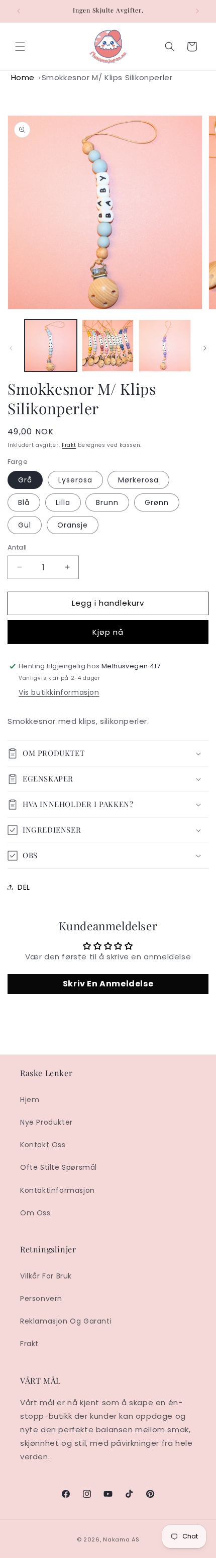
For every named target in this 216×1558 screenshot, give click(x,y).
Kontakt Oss (43, 1145)
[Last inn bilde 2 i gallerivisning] (108, 346)
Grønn (157, 502)
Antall (17, 547)
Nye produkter (46, 1122)
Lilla (63, 502)
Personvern (41, 1298)
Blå (24, 502)
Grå (25, 480)
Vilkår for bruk (46, 1276)
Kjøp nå (108, 632)
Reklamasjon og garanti (66, 1321)
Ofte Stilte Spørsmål (58, 1167)
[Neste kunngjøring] (197, 11)
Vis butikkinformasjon (59, 692)
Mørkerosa (138, 480)
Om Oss (35, 1213)
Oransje (72, 525)
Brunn (107, 502)
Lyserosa (75, 480)
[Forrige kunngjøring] (19, 11)
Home (23, 77)
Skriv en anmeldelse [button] (108, 983)
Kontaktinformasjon (57, 1190)
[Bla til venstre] (11, 348)
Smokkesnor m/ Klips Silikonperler (107, 77)
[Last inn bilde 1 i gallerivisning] (51, 346)
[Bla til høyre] (205, 348)
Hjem (29, 1100)
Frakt (69, 445)
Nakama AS (121, 1539)
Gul (24, 525)
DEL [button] (24, 887)
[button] (20, 47)
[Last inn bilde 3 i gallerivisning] (165, 346)
